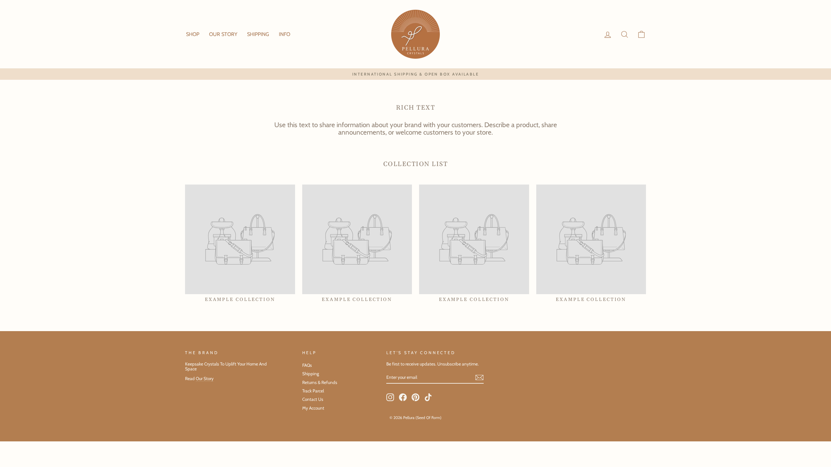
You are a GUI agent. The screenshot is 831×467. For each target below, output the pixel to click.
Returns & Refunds (319, 382)
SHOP (192, 34)
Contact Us (312, 399)
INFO (284, 34)
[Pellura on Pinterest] (415, 397)
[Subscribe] (479, 377)
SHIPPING (258, 34)
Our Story (205, 378)
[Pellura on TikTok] (428, 397)
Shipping (310, 373)
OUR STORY (223, 34)
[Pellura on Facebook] (403, 397)
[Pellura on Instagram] (390, 397)
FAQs (307, 365)
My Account (313, 408)
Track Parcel (313, 390)
